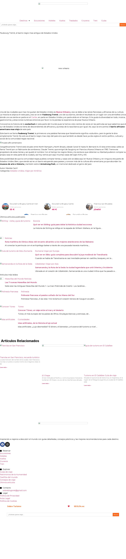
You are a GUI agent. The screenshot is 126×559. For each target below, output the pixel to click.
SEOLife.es (79, 506)
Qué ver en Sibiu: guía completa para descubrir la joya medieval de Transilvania (71, 255)
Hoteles (52, 21)
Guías (103, 21)
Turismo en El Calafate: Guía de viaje (100, 375)
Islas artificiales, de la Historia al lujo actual (37, 323)
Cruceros (85, 21)
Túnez (21, 307)
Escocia (36, 221)
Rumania (39, 251)
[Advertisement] (59, 51)
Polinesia (25, 292)
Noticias (8, 238)
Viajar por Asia (52, 264)
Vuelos (62, 21)
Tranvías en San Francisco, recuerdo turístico (19, 357)
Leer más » (3, 367)
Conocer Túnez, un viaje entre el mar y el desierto (41, 310)
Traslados (73, 21)
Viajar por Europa (51, 251)
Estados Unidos (17, 171)
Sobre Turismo (14, 506)
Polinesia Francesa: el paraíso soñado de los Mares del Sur (48, 295)
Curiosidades (23, 319)
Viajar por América (33, 171)
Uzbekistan (40, 264)
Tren (95, 21)
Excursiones (39, 21)
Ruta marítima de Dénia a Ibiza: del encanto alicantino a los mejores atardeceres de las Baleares (49, 242)
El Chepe (46, 375)
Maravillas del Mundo (14, 279)
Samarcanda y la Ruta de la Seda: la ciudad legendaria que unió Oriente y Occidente (74, 267)
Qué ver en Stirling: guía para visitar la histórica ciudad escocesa (62, 225)
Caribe (34, 117)
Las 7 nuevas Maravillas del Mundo (21, 282)
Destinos (23, 21)
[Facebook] (2, 444)
